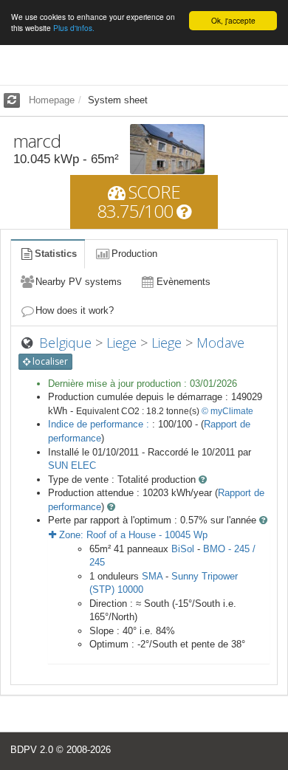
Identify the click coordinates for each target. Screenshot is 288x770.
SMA (152, 576)
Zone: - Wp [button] (132, 534)
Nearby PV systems (78, 281)
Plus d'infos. (74, 27)
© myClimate (227, 411)
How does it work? (74, 310)
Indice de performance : (100, 424)
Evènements (183, 281)
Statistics (56, 253)
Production (134, 253)
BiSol (182, 548)
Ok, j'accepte (233, 20)
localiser (49, 361)
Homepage (52, 100)
